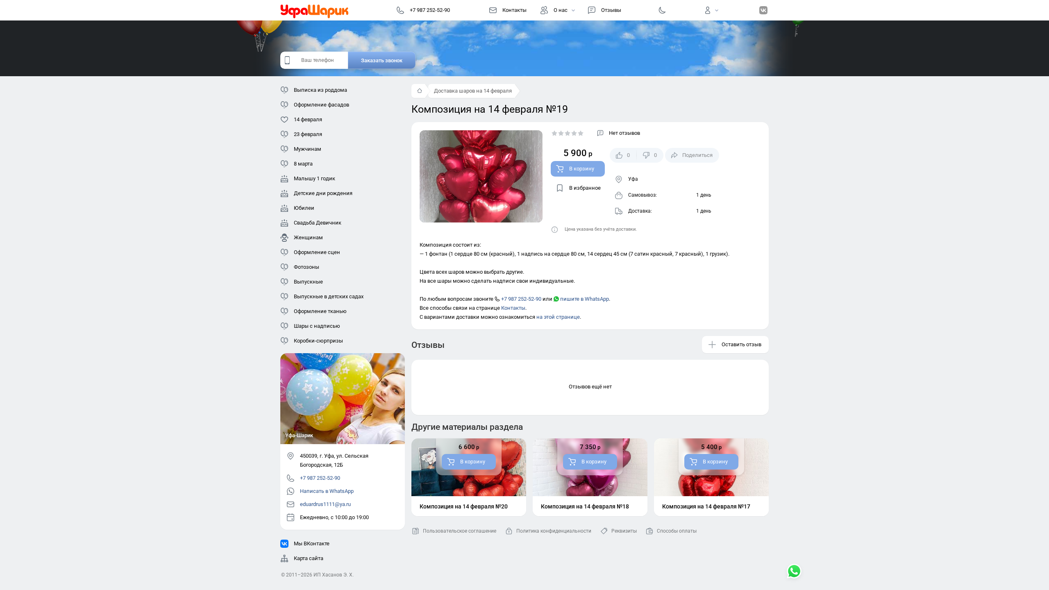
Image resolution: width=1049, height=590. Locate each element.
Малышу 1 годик (314, 178)
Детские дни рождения (323, 193)
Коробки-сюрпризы (318, 341)
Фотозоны (306, 267)
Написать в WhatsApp (327, 491)
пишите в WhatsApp (584, 299)
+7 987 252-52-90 (520, 299)
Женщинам (308, 237)
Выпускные (308, 282)
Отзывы (611, 10)
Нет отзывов (624, 133)
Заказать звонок (381, 60)
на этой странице (558, 317)
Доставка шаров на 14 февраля (473, 91)
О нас (561, 10)
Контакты (514, 10)
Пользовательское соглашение (459, 531)
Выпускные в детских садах (328, 296)
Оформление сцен (317, 252)
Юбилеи (304, 208)
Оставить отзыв (741, 344)
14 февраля (308, 119)
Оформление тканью (320, 311)
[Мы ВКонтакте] (763, 10)
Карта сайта (308, 558)
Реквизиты (624, 531)
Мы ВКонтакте (311, 543)
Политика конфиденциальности (553, 531)
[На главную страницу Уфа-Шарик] (314, 10)
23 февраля (308, 134)
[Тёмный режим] (662, 10)
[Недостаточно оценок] (567, 133)
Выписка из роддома (320, 90)
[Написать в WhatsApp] (794, 572)
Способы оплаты (677, 531)
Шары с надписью (317, 326)
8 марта (303, 164)
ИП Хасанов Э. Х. (333, 575)
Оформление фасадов (321, 105)
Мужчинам (307, 149)
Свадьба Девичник (317, 223)
